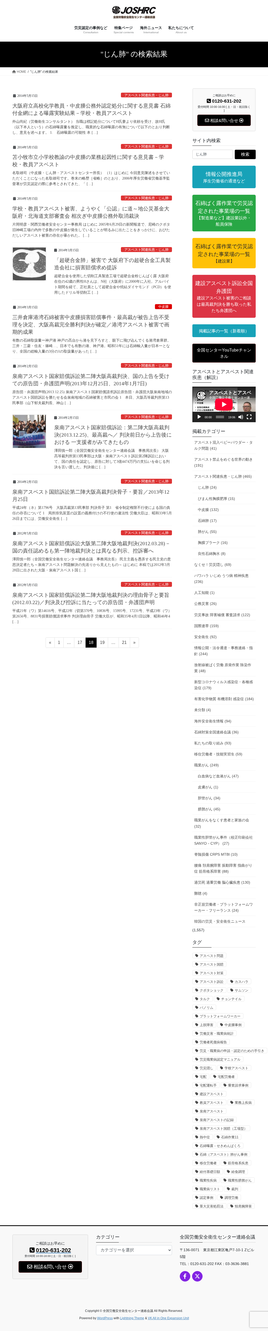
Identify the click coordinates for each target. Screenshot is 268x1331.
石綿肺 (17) (207, 521)
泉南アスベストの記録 (217, 1120)
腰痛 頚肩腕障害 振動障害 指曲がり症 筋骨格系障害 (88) (223, 868)
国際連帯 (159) (206, 626)
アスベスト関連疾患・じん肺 (146, 95)
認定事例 (206, 1198)
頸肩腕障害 (243, 1206)
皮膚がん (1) (208, 787)
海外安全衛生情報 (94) (212, 721)
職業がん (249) (206, 765)
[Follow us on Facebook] (185, 1276)
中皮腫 (163, 307)
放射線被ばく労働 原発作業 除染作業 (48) (222, 668)
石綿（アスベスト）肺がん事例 (223, 1154)
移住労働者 (208, 1163)
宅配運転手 (208, 1085)
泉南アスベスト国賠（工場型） (223, 1128)
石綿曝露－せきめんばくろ (220, 1146)
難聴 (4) (200, 893)
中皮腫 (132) (208, 510)
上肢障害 (206, 1025)
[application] (224, 404)
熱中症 (205, 1137)
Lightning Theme (132, 1318)
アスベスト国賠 (212, 964)
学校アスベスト (236, 1068)
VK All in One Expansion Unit (168, 1318)
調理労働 (231, 1198)
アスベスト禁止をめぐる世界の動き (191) (223, 462)
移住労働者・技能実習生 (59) (218, 754)
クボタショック (212, 990)
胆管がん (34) (209, 798)
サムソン (241, 990)
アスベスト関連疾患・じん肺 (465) (223, 476)
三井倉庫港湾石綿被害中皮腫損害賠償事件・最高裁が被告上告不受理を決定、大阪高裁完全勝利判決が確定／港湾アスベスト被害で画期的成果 (90, 324)
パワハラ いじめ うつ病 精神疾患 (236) (221, 578)
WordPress (105, 1318)
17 (79, 644)
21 (124, 644)
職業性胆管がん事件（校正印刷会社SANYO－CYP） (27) (223, 840)
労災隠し (206, 1068)
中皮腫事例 (233, 1025)
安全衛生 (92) (205, 637)
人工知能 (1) (204, 593)
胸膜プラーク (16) (213, 543)
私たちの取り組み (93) (212, 743)
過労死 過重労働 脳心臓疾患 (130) (222, 882)
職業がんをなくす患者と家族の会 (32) (221, 823)
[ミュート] (240, 417)
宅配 (203, 1077)
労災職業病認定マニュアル (220, 1059)
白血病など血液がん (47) (218, 776)
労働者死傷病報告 (213, 1042)
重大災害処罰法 (212, 1206)
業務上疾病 (243, 1103)
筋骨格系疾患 (238, 1163)
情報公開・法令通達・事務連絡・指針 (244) (223, 651)
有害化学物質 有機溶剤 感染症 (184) (224, 699)
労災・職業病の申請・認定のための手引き (232, 1051)
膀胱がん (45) (209, 809)
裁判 (234, 1189)
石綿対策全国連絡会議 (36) (216, 732)
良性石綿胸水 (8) (212, 554)
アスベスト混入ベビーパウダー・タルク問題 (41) (223, 445)
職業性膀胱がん (240, 1180)
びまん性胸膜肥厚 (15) (216, 499)
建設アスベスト (212, 1094)
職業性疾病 (208, 1180)
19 (102, 644)
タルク (205, 999)
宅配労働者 (226, 1077)
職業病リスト (210, 1189)
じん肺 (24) (207, 487)
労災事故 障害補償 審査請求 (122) (222, 615)
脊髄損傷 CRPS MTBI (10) (216, 854)
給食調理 (238, 1172)
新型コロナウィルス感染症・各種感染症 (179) (223, 685)
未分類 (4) (202, 710)
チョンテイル (231, 999)
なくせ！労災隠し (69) (212, 565)
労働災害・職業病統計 (217, 1033)
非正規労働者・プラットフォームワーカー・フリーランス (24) (223, 907)
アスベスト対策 (212, 973)
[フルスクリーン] (249, 417)
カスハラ (241, 982)
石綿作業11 (229, 1137)
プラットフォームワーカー (220, 1016)
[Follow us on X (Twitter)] (197, 1276)
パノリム (206, 1008)
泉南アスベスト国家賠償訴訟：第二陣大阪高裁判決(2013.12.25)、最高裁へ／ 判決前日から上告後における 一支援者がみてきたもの (113, 435)
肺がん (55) (207, 532)
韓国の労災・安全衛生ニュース (219, 921)
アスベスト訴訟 (212, 982)
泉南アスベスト (212, 1111)
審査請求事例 (238, 1085)
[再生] (199, 417)
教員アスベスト (212, 1103)
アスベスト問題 (212, 956)
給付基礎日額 (210, 1172)
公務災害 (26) (205, 604)
